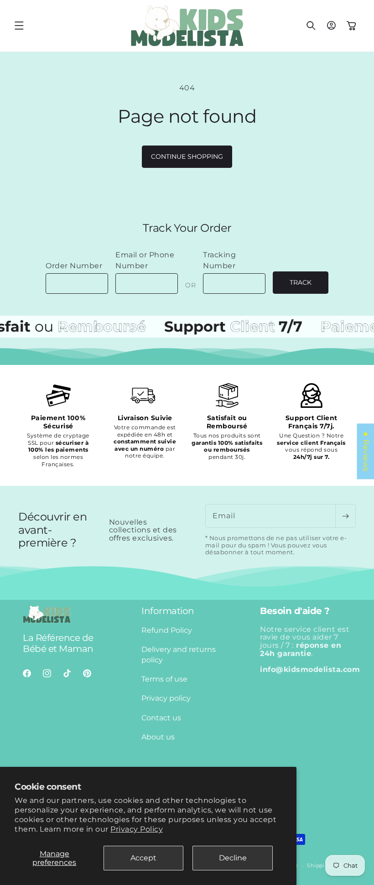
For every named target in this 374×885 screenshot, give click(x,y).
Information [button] (167, 610)
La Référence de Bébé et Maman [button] (58, 643)
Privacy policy (166, 698)
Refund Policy (166, 630)
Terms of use (164, 679)
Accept (143, 858)
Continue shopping (187, 156)
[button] (19, 26)
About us (158, 737)
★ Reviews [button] (365, 451)
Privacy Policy (136, 829)
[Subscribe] (345, 516)
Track (301, 282)
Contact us (161, 717)
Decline (233, 858)
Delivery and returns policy (178, 654)
